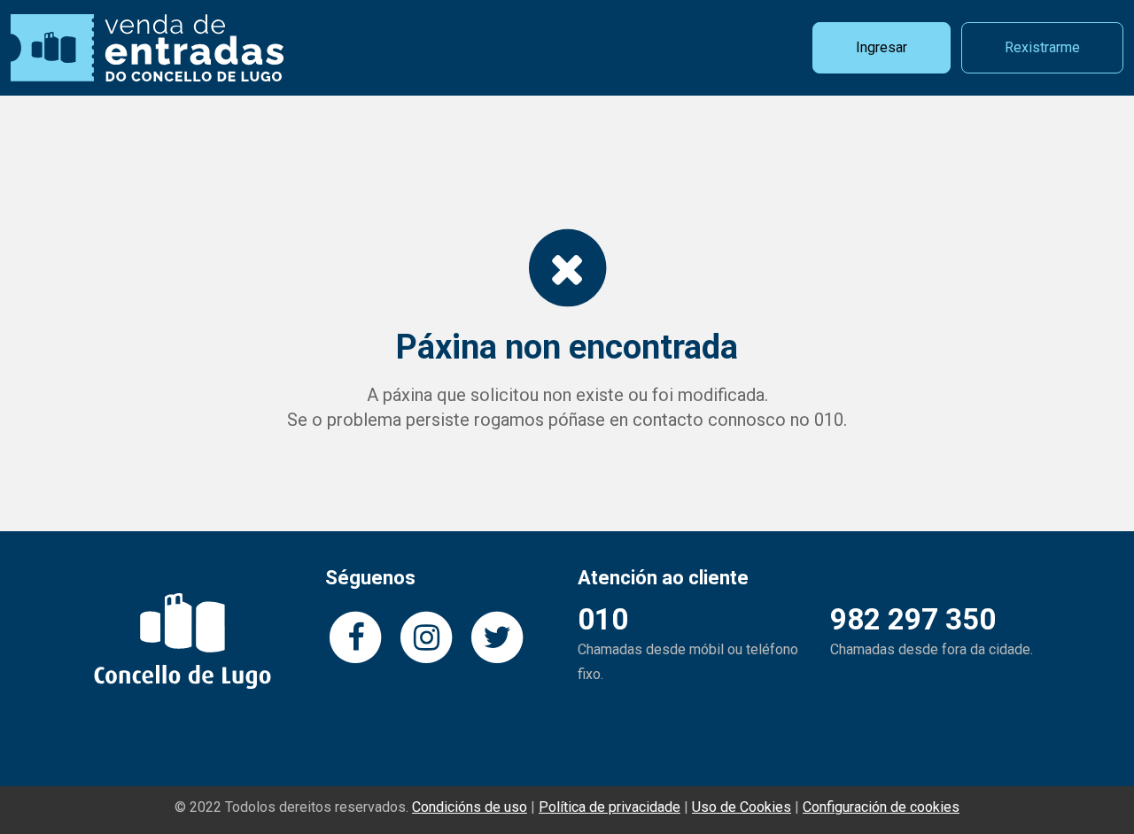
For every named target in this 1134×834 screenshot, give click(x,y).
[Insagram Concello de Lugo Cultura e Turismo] (426, 636)
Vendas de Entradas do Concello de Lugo (147, 47)
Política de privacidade (609, 807)
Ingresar (881, 47)
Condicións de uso (469, 807)
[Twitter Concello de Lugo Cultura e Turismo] (497, 636)
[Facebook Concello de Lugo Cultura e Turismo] (355, 636)
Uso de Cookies (741, 807)
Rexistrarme (1042, 47)
